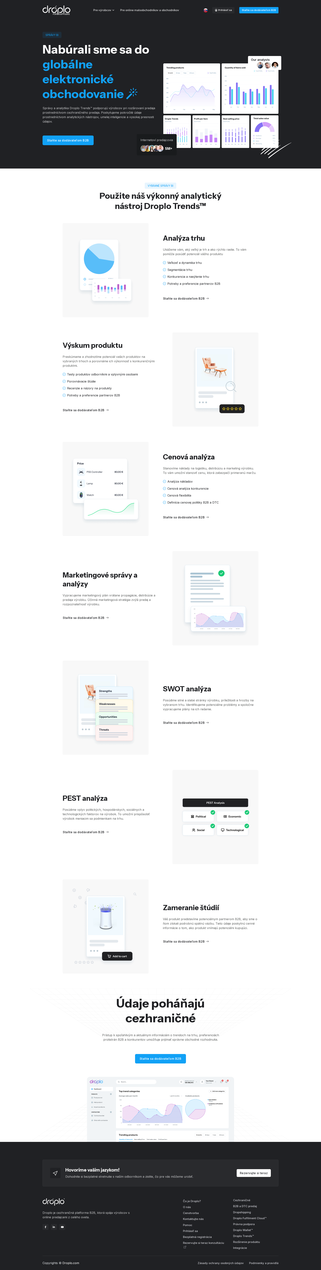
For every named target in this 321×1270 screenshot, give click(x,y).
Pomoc (187, 1225)
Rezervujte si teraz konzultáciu (203, 1243)
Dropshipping (242, 1212)
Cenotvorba (191, 1213)
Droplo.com (70, 1263)
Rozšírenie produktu (246, 1242)
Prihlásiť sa (225, 10)
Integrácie (240, 1248)
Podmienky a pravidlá (263, 1263)
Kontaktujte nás (193, 1219)
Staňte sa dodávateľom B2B (259, 10)
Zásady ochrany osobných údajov (221, 1263)
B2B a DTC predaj (245, 1206)
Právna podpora (244, 1224)
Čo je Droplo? (192, 1201)
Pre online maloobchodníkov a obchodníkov (149, 10)
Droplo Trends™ (243, 1236)
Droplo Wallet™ (243, 1230)
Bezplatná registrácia (197, 1237)
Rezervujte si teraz (254, 1173)
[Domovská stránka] (56, 10)
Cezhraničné (241, 1200)
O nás (187, 1207)
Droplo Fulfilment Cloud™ (249, 1218)
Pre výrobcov (102, 10)
